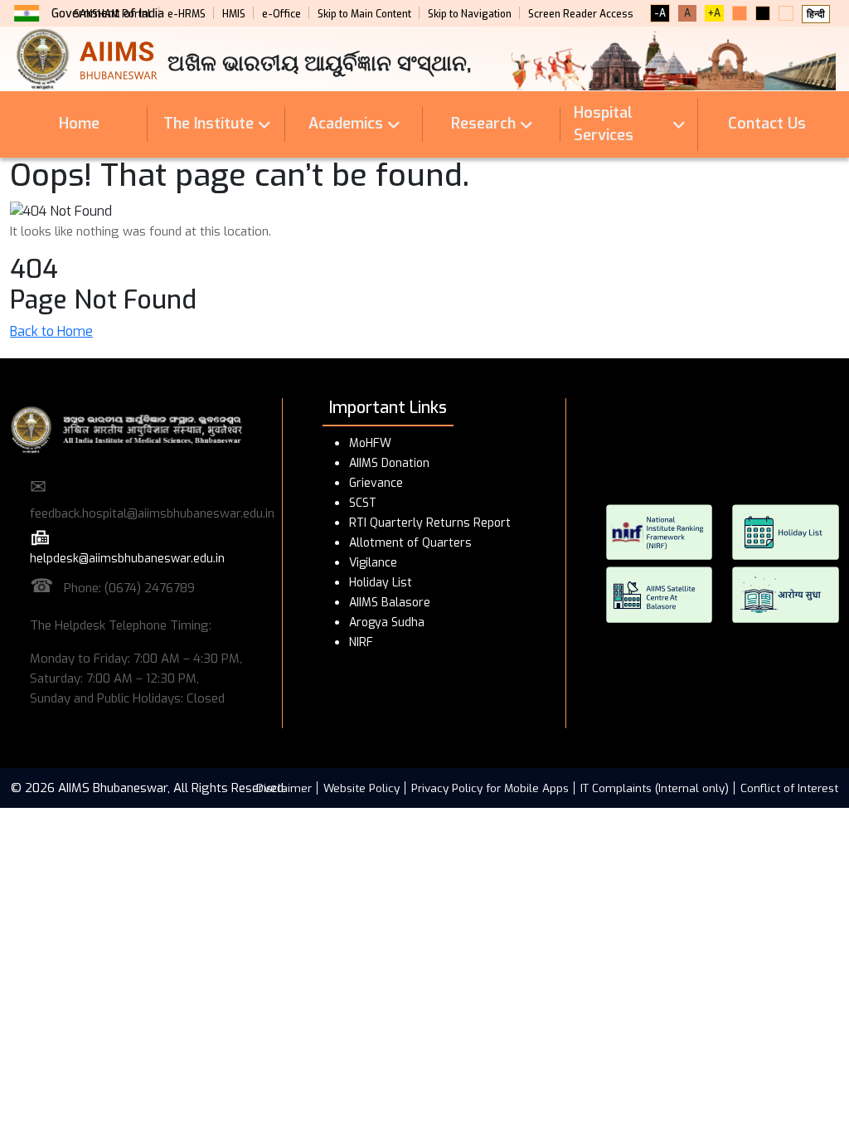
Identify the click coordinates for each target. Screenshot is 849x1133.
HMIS (233, 14)
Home (79, 124)
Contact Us (767, 124)
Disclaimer (284, 787)
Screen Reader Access (580, 14)
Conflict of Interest (789, 787)
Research (483, 124)
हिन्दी (816, 14)
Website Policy (361, 787)
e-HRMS (186, 14)
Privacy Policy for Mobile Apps (490, 787)
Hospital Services (603, 124)
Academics (345, 124)
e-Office (281, 14)
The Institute (208, 124)
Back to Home (51, 331)
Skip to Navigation (470, 14)
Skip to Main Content (364, 14)
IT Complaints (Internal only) (654, 787)
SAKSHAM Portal (112, 14)
